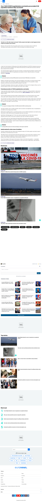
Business (2, 475)
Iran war (30, 460)
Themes (2, 471)
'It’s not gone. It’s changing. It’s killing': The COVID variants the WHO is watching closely (16, 105)
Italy (16, 460)
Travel (23, 479)
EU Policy (23, 475)
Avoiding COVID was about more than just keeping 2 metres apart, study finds (15, 126)
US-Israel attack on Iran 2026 (17, 455)
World (23, 473)
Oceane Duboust (4, 35)
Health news (3, 170)
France (11, 460)
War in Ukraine (27, 455)
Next (22, 477)
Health (2, 479)
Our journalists (24, 484)
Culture (30, 458)
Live (39, 1)
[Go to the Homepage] (3, 1)
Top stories (4, 335)
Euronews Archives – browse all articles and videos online (10, 486)
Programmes (3, 484)
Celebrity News (23, 460)
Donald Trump (12, 458)
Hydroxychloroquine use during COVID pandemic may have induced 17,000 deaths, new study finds (18, 77)
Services (2, 489)
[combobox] (21, 449)
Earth (2, 477)
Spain (19, 458)
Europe (2, 473)
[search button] (29, 449)
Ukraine (24, 458)
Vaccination (4, 229)
